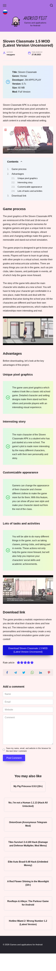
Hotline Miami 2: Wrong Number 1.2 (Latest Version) (28, 923)
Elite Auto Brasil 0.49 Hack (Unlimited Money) (28, 863)
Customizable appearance (30, 187)
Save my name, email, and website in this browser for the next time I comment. (28, 749)
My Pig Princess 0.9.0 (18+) (28, 786)
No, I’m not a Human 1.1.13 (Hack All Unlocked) (28, 804)
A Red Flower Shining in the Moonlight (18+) (28, 883)
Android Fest (35, 18)
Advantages (18, 174)
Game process (19, 169)
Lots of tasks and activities (30, 191)
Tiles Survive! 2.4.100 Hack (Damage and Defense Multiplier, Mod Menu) (28, 844)
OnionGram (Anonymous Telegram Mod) (28, 824)
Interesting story (25, 182)
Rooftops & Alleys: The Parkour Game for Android (28, 903)
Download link (19, 195)
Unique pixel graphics (28, 178)
